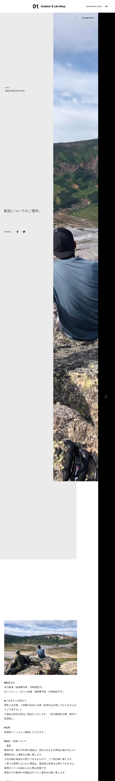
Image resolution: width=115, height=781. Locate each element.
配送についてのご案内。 (23, 211)
